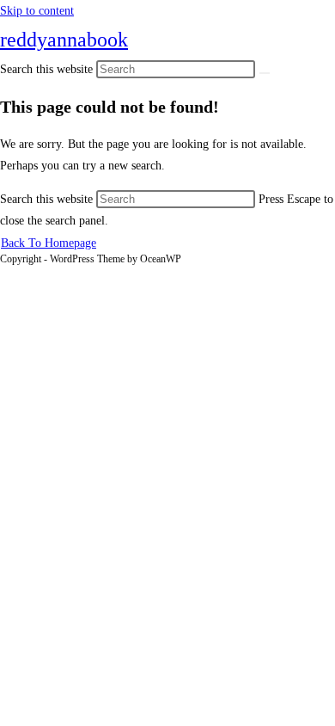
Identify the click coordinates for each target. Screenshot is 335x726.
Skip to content (37, 10)
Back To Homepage (48, 243)
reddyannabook (64, 39)
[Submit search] (265, 73)
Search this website (48, 199)
